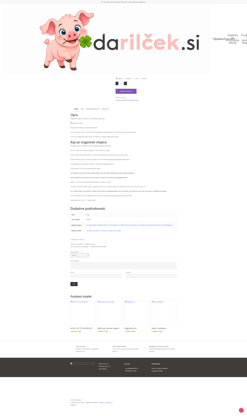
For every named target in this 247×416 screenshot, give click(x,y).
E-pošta (129, 272)
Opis (82, 109)
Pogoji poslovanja (157, 371)
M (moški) (96, 231)
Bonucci (105, 225)
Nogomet (73, 118)
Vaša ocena (74, 252)
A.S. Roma (89, 225)
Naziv (72, 272)
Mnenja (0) (105, 109)
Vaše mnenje (75, 261)
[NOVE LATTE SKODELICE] (82, 312)
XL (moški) (109, 231)
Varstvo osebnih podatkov (159, 368)
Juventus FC (135, 225)
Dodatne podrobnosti (93, 109)
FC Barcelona (113, 225)
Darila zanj (125, 100)
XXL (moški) (117, 231)
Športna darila (134, 100)
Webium (101, 402)
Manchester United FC (155, 225)
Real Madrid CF (168, 225)
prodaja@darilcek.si (132, 368)
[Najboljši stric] (136, 312)
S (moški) (102, 231)
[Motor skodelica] (163, 312)
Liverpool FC (144, 225)
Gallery (76, 109)
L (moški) (89, 231)
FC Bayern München (124, 225)
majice (78, 146)
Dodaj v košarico (126, 91)
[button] (123, 414)
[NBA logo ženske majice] (109, 312)
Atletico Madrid (98, 225)
